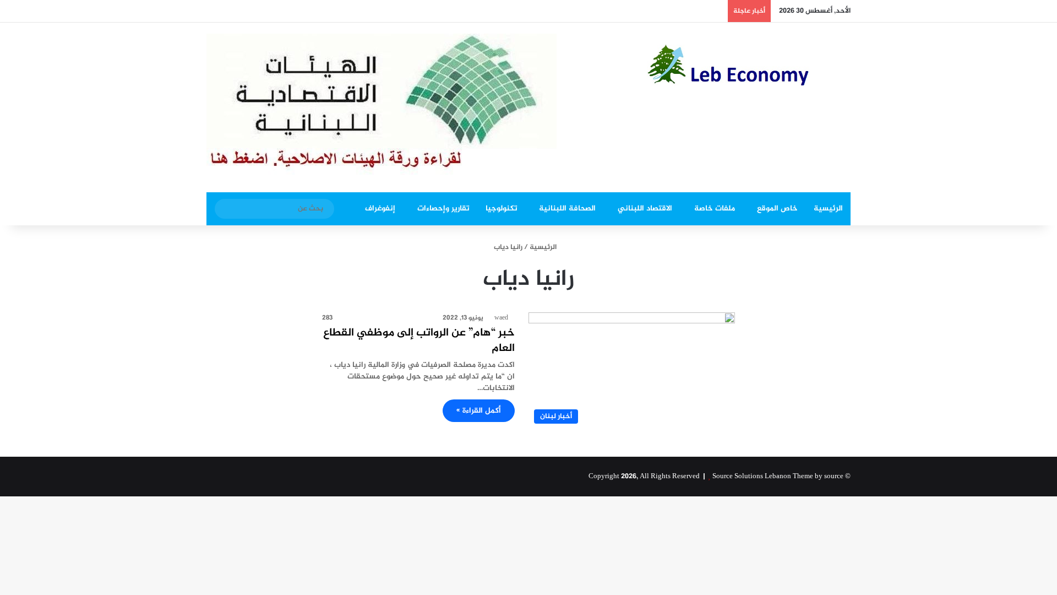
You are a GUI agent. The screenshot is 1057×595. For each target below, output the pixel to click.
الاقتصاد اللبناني (645, 208)
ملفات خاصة (714, 208)
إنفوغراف (380, 208)
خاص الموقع (777, 208)
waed (501, 317)
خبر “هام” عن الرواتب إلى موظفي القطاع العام (419, 341)
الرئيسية (828, 208)
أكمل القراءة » (478, 410)
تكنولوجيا (501, 208)
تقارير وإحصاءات (443, 208)
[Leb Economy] (749, 65)
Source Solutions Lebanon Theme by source (777, 476)
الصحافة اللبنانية (567, 208)
